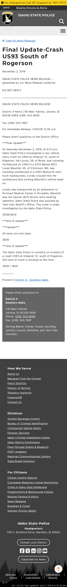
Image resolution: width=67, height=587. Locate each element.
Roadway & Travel (18, 506)
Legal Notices (33, 577)
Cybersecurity (52, 574)
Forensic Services (18, 432)
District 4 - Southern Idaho (32, 279)
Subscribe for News (33, 559)
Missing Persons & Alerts (22, 496)
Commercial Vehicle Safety (24, 428)
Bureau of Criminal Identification (27, 423)
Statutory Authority (19, 392)
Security (53, 577)
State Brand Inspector (21, 461)
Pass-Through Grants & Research (27, 447)
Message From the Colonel (24, 378)
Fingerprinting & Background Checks (30, 491)
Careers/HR (14, 397)
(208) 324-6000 (25, 316)
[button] (58, 569)
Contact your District (33, 542)
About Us (13, 373)
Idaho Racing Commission (23, 442)
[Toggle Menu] (62, 30)
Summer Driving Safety (21, 510)
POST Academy (17, 451)
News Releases (16, 501)
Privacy (13, 577)
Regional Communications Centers (29, 456)
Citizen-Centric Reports (22, 477)
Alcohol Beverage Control (23, 418)
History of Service (18, 388)
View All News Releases (20, 40)
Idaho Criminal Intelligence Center (28, 437)
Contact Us (14, 402)
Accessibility (30, 574)
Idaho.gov (10, 574)
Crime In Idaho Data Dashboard (27, 487)
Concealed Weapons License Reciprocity (32, 482)
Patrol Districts (16, 383)
